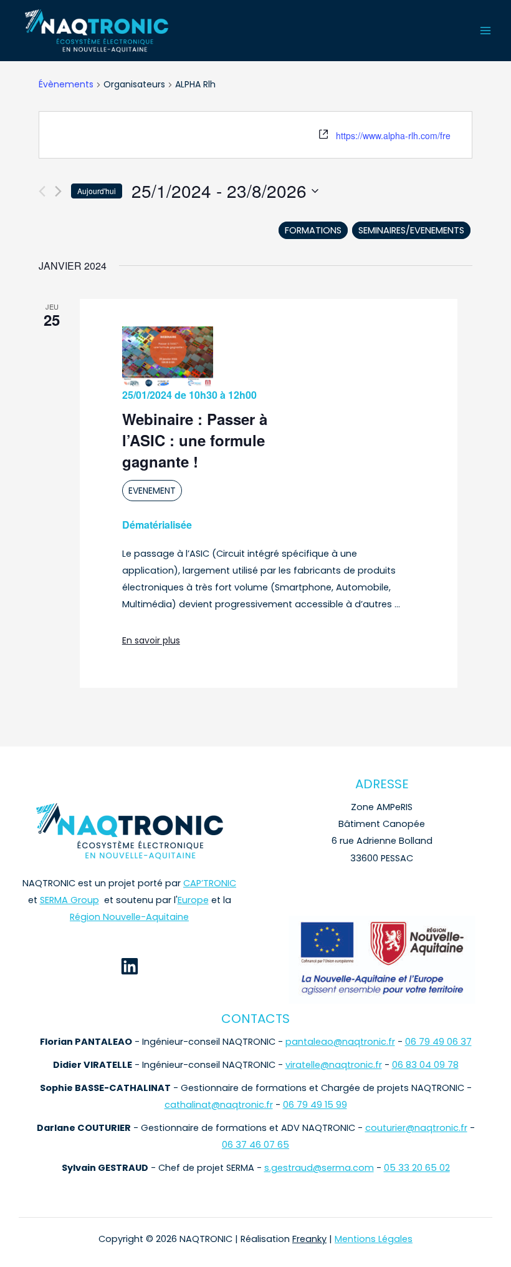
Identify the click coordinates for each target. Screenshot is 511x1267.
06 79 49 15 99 (315, 1104)
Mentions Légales (374, 1239)
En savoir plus (151, 640)
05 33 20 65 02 (417, 1168)
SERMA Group (69, 900)
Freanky (309, 1239)
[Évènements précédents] (42, 191)
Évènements (66, 84)
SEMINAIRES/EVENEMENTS (411, 230)
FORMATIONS (313, 230)
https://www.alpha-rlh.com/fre (393, 135)
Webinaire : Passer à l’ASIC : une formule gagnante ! (194, 440)
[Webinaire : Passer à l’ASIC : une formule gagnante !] (167, 357)
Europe (193, 900)
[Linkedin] (129, 966)
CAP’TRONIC (209, 883)
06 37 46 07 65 (255, 1144)
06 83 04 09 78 (425, 1065)
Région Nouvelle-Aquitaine (129, 917)
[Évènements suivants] (58, 191)
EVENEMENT (152, 490)
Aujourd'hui (96, 190)
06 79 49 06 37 (438, 1041)
